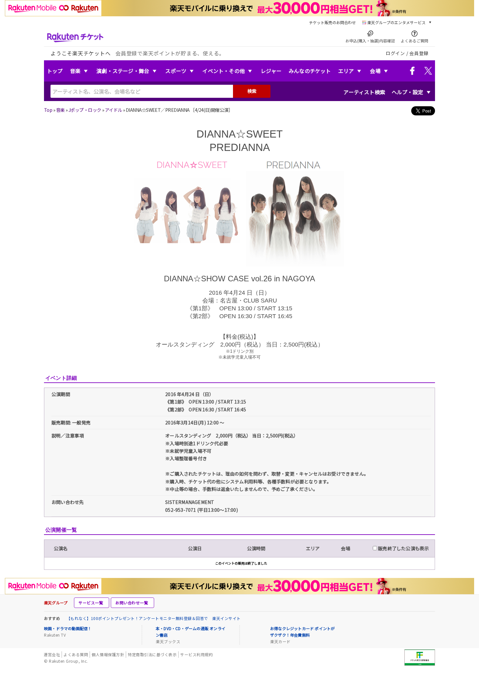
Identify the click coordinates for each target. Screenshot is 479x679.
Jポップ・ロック (84, 110)
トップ (55, 71)
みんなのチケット (310, 71)
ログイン (395, 53)
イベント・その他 (223, 71)
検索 (251, 91)
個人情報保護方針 (108, 654)
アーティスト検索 (364, 92)
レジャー (271, 71)
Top (48, 110)
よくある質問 (76, 654)
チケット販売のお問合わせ (332, 22)
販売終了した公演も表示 (403, 548)
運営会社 (52, 654)
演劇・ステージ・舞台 (122, 71)
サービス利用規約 (196, 654)
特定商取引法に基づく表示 (152, 654)
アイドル (113, 110)
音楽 (75, 71)
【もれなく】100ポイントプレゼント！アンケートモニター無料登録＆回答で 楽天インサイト (153, 618)
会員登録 (418, 53)
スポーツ (175, 71)
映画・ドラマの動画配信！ (68, 628)
